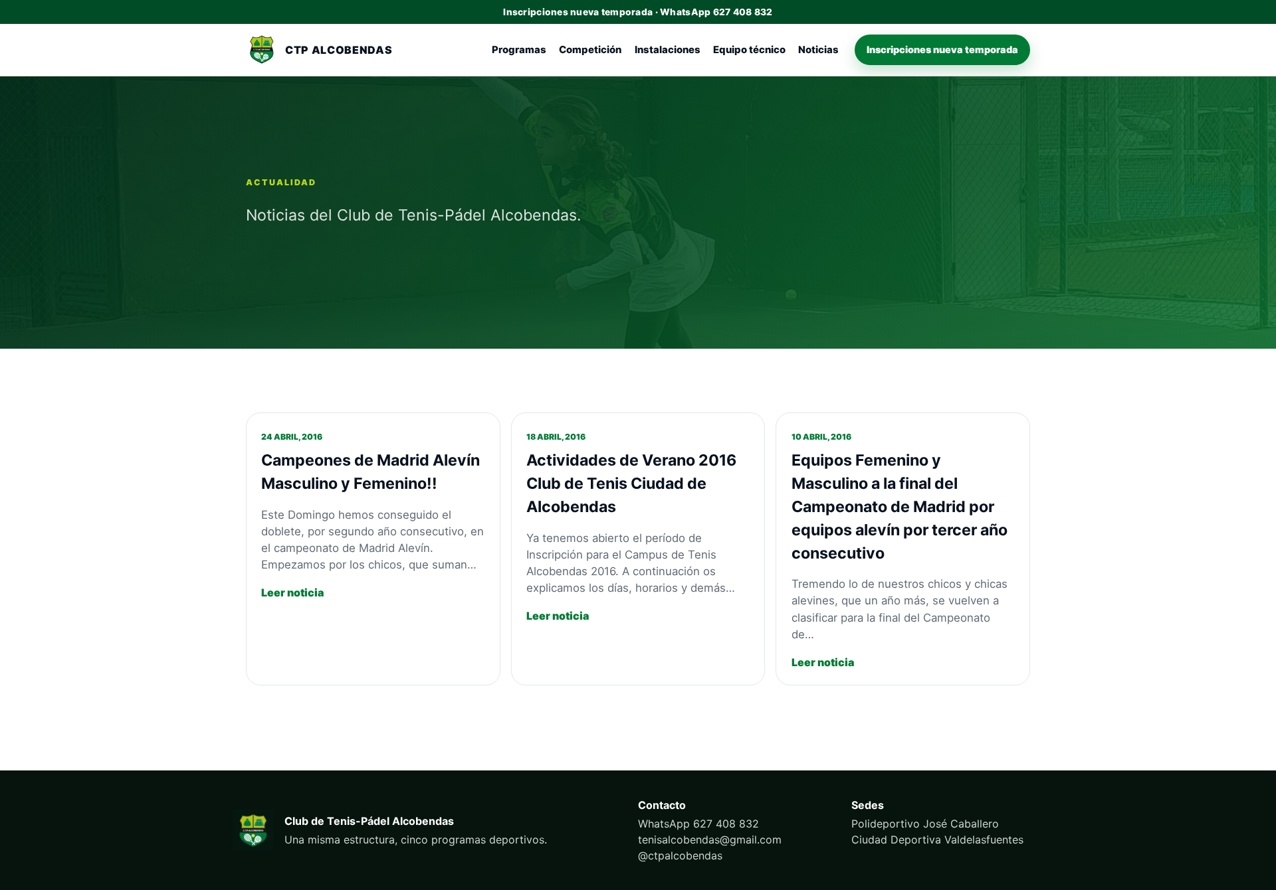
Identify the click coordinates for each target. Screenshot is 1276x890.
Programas (519, 50)
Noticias (818, 50)
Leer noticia (292, 592)
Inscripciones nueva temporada (942, 49)
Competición (590, 50)
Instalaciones (667, 50)
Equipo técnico (749, 50)
